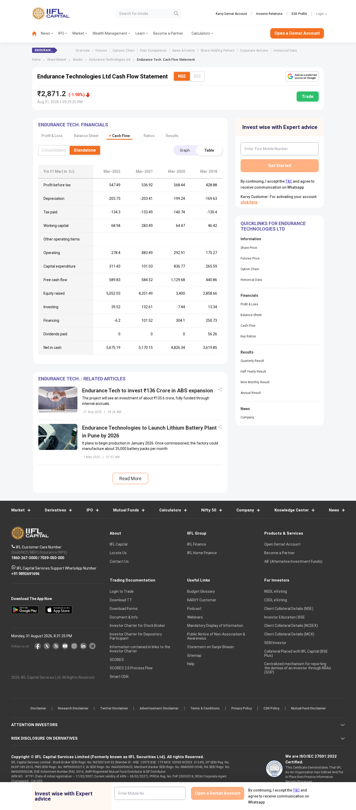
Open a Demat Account (141, 423)
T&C (150, 439)
